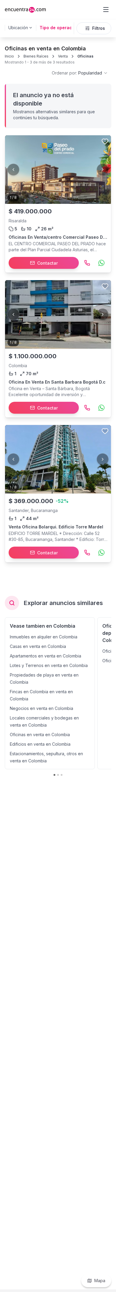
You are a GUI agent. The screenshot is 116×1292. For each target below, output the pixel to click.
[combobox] (80, 73)
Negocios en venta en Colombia (41, 708)
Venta (63, 56)
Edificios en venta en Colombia (40, 744)
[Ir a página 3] (61, 775)
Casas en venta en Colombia (38, 646)
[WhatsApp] (101, 263)
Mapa (99, 1280)
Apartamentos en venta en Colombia (45, 655)
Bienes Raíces (35, 56)
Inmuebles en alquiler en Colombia (43, 636)
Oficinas (85, 56)
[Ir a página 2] (58, 775)
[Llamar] (87, 263)
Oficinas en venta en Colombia (40, 734)
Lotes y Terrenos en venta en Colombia (49, 665)
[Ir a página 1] (54, 775)
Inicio (9, 56)
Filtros (98, 28)
